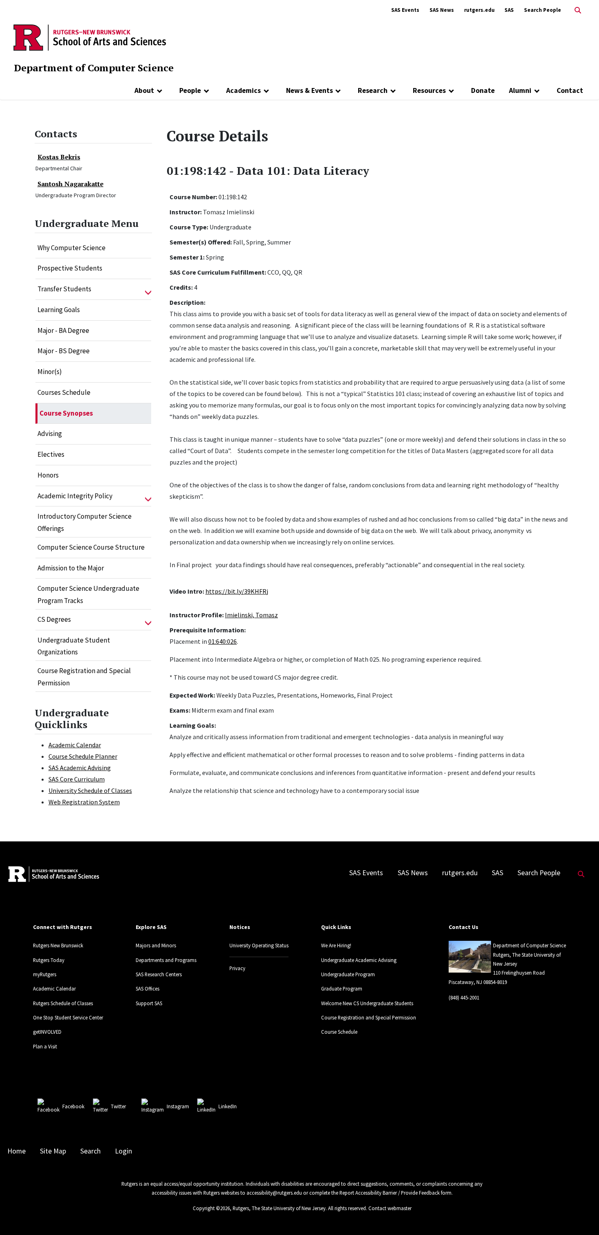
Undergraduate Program (348, 974)
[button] (148, 289)
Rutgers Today (48, 960)
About (144, 90)
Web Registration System (84, 802)
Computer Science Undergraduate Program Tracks (88, 594)
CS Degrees (54, 619)
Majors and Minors (156, 945)
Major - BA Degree (63, 330)
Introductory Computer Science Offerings (84, 522)
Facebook (73, 1106)
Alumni (520, 90)
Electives (50, 454)
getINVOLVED (47, 1031)
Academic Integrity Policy (74, 495)
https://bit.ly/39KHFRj (236, 591)
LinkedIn (227, 1106)
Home (16, 1151)
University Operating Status (258, 945)
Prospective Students (69, 268)
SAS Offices (147, 988)
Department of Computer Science (94, 67)
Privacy (237, 968)
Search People (542, 10)
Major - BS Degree (63, 350)
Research (373, 90)
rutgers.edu (479, 10)
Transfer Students (64, 288)
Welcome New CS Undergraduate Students (367, 1003)
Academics (243, 90)
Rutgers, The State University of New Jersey (279, 1208)
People (190, 90)
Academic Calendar (74, 745)
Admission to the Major (70, 568)
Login (123, 1151)
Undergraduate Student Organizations (73, 646)
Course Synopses (66, 413)
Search (90, 1151)
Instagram (178, 1106)
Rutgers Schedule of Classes (63, 1003)
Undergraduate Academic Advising (358, 960)
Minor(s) (49, 371)
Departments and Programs (166, 960)
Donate (483, 90)
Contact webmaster (390, 1208)
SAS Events (405, 10)
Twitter (118, 1106)
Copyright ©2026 (211, 1208)
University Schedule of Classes (90, 790)
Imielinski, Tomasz (251, 615)
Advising (49, 433)
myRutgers (44, 974)
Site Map (53, 1151)
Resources (429, 90)
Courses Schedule (63, 392)
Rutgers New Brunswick (58, 945)
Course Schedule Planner (82, 756)
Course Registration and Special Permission (84, 676)
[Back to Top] (581, 1215)
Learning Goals (58, 309)
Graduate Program (341, 988)
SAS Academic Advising (79, 768)
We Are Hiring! (336, 945)
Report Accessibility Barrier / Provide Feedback (389, 1192)
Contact (570, 90)
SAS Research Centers (159, 974)
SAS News (441, 10)
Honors (48, 475)
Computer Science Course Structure (91, 547)
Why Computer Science (71, 247)
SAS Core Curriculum (76, 779)
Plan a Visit (45, 1046)
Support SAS (149, 1003)
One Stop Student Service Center (68, 1017)
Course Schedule (339, 1031)
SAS (509, 10)
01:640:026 (222, 641)
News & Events (309, 90)
